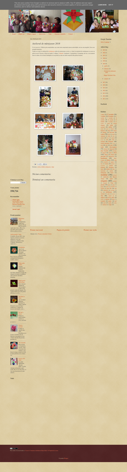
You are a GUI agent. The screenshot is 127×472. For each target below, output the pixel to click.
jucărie (111, 165)
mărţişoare (48, 167)
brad (109, 130)
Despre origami (31, 34)
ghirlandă (103, 156)
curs (111, 145)
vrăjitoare (104, 204)
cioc (108, 138)
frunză (112, 154)
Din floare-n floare (22, 297)
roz (101, 192)
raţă (116, 188)
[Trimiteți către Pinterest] (46, 164)
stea (102, 196)
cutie (102, 147)
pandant (115, 181)
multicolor (106, 177)
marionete (103, 171)
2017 (104, 82)
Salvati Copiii (16, 209)
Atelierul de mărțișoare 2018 (110, 71)
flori (115, 153)
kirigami (103, 167)
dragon (104, 153)
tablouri (107, 199)
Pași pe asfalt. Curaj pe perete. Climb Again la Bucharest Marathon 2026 (19, 202)
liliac (114, 169)
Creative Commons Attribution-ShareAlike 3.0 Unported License (41, 450)
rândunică (105, 190)
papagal (105, 183)
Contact (70, 34)
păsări (102, 185)
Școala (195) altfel (22, 359)
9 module (110, 121)
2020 (104, 58)
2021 (104, 55)
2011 (104, 99)
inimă (106, 164)
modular (104, 174)
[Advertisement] (16, 44)
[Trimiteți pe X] (42, 164)
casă (113, 134)
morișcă (115, 175)
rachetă (102, 188)
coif (107, 139)
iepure (112, 162)
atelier (39, 167)
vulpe (52, 167)
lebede (61, 53)
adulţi (111, 125)
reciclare (112, 190)
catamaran (103, 136)
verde (109, 203)
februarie (106, 69)
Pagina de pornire (63, 230)
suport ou (111, 195)
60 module (110, 120)
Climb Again (16, 200)
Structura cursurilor (60, 34)
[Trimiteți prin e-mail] (38, 164)
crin (102, 145)
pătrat (109, 185)
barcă (112, 129)
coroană (103, 141)
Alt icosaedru (22, 342)
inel (101, 163)
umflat (110, 201)
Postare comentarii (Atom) (44, 234)
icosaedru (105, 162)
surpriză (103, 197)
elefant (110, 152)
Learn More (102, 5)
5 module (110, 118)
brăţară (115, 130)
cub (106, 145)
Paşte (112, 183)
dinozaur (112, 149)
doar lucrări (104, 151)
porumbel (112, 186)
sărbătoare (109, 192)
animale (103, 127)
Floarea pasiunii (21, 326)
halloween (111, 156)
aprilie (106, 66)
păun (114, 185)
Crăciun (110, 141)
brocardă (112, 132)
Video (50, 34)
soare (108, 194)
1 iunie (102, 114)
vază (104, 203)
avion (102, 129)
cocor (112, 138)
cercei (102, 138)
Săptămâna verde (21, 219)
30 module (110, 116)
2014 (104, 90)
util (116, 201)
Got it (111, 5)
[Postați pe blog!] (40, 164)
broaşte (104, 132)
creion (113, 143)
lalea (102, 169)
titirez (113, 199)
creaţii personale (105, 143)
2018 (104, 63)
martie (111, 171)
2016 (104, 85)
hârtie (108, 160)
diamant (106, 149)
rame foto (109, 188)
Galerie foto (42, 34)
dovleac (115, 151)
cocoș (102, 139)
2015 (104, 88)
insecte (112, 163)
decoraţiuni (113, 147)
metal (111, 172)
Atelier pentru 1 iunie (15, 234)
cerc (114, 136)
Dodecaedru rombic (22, 263)
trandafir (103, 201)
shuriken (103, 194)
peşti (102, 186)
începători (103, 165)
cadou (102, 134)
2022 (104, 53)
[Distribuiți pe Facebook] (44, 164)
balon (107, 129)
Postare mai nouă (36, 230)
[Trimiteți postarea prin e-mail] (35, 164)
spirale (113, 194)
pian (107, 186)
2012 (104, 96)
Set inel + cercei (21, 313)
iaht (116, 160)
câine (109, 136)
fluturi (106, 154)
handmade (104, 158)
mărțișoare (52, 51)
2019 (104, 61)
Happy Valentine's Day (109, 75)
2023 (104, 50)
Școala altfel (111, 197)
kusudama (111, 167)
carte (109, 134)
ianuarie (106, 79)
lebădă (43, 167)
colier (113, 139)
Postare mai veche (90, 230)
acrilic (108, 123)
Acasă (14, 34)
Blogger (66, 458)
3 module (103, 116)
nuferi (111, 179)
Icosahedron (22, 247)
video (115, 203)
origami (104, 180)
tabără (102, 199)
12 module (110, 114)
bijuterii (103, 130)
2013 (104, 93)
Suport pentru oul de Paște (22, 281)
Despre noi (21, 34)
